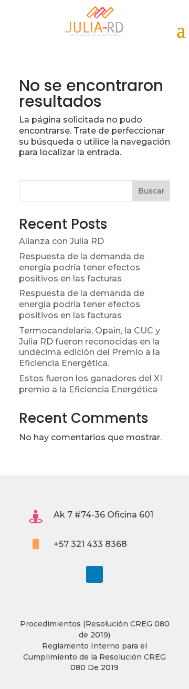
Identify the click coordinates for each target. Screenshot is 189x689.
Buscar (151, 191)
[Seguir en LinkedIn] (94, 574)
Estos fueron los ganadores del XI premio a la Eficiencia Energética (90, 383)
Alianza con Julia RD (61, 241)
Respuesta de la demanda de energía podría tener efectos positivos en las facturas (81, 267)
